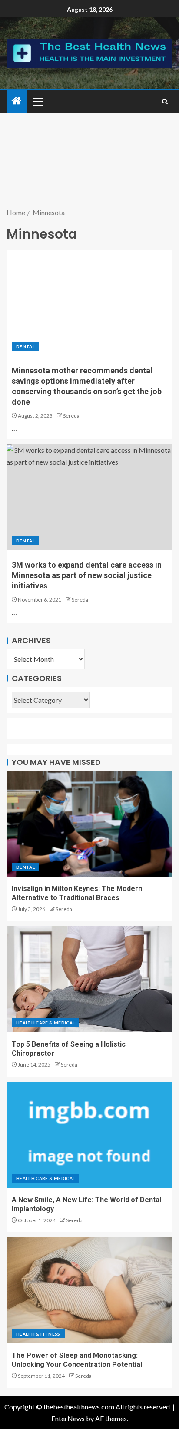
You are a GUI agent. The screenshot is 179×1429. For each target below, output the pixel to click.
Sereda (71, 415)
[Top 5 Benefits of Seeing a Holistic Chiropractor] (89, 979)
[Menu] (37, 101)
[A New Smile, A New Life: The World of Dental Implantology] (89, 1135)
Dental (25, 346)
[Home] (16, 101)
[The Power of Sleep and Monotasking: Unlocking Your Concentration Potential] (89, 1290)
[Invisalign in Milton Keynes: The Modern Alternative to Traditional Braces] (89, 824)
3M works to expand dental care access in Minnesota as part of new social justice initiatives (87, 575)
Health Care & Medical (45, 1022)
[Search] (164, 101)
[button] (37, 101)
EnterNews (68, 1418)
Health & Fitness (38, 1333)
